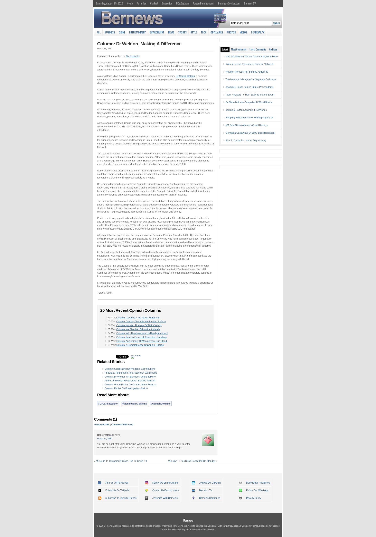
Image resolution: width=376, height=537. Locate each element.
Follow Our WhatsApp (257, 490)
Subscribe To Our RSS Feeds (120, 498)
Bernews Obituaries (209, 498)
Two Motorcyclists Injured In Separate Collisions (250, 79)
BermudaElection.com (229, 3)
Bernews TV (205, 490)
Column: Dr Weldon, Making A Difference (139, 43)
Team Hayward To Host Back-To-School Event (249, 94)
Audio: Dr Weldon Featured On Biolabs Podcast (130, 380)
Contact (154, 3)
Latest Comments (257, 49)
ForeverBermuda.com (203, 3)
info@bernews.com (167, 526)
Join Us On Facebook (116, 482)
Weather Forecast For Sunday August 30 (246, 71)
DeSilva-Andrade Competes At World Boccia (249, 102)
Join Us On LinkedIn (210, 482)
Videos (243, 32)
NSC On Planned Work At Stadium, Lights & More (251, 56)
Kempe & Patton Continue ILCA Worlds (246, 110)
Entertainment (137, 32)
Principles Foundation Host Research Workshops (131, 372)
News (171, 32)
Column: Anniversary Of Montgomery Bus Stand (141, 341)
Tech (204, 32)
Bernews (188, 520)
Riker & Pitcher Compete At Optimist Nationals (249, 64)
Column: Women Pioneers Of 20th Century (139, 325)
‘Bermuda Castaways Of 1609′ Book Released (250, 133)
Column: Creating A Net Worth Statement (137, 317)
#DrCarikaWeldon (108, 403)
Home (130, 3)
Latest (225, 49)
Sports (182, 32)
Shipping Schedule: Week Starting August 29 (249, 117)
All (99, 32)
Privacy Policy (253, 498)
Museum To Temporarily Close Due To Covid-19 (121, 461)
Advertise (141, 3)
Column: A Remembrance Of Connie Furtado (140, 345)
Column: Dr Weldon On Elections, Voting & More (130, 376)
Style (194, 32)
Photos (231, 32)
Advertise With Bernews (165, 498)
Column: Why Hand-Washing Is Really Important (142, 333)
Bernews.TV (250, 3)
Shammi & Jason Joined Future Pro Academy (249, 87)
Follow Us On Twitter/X (117, 490)
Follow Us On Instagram (165, 482)
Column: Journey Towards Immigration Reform (141, 321)
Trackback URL (101, 424)
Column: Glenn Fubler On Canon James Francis (130, 384)
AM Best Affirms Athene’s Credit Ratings (246, 125)
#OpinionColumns (161, 403)
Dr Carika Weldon (185, 76)
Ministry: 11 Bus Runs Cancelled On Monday (191, 461)
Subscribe (167, 3)
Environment (157, 32)
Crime (122, 32)
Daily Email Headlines (258, 482)
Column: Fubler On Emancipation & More (126, 388)
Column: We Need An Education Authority (138, 329)
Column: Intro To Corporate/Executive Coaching (141, 337)
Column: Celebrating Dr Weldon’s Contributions (130, 369)
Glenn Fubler (133, 56)
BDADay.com (182, 3)
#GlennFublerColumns (134, 403)
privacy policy (232, 526)
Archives (273, 49)
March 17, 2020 (104, 438)
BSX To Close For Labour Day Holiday (245, 140)
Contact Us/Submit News (165, 490)
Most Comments (238, 49)
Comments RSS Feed (122, 424)
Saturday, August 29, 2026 (109, 3)
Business (110, 32)
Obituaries (217, 32)
